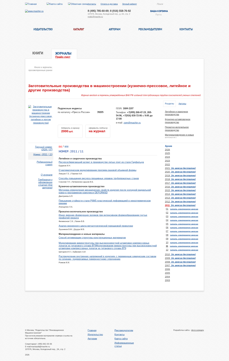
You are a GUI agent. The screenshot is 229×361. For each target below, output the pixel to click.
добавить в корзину (70, 130)
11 (167, 246)
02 (167, 212)
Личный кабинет (129, 4)
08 (167, 235)
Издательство (43, 29)
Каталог (78, 29)
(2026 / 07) (43, 148)
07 (167, 231)
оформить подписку (98, 130)
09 (167, 239)
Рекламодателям (150, 29)
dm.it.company (197, 330)
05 (167, 224)
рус (60, 146)
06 (167, 227)
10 (167, 242)
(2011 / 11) (42, 154)
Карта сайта (121, 338)
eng (66, 146)
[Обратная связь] (78, 4)
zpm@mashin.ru (132, 122)
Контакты (92, 4)
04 (167, 220)
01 (167, 209)
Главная (92, 330)
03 (167, 216)
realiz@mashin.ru (95, 17)
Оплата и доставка (109, 4)
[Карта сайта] (54, 4)
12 (167, 250)
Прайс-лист (62, 56)
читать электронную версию (184, 209)
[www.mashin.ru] (34, 11)
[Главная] (31, 4)
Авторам (114, 29)
